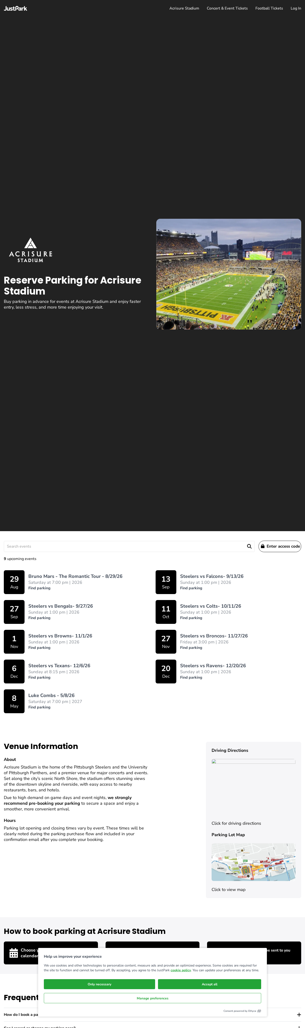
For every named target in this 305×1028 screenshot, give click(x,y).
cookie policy (181, 970)
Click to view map (229, 889)
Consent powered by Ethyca (240, 1011)
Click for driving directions (236, 823)
